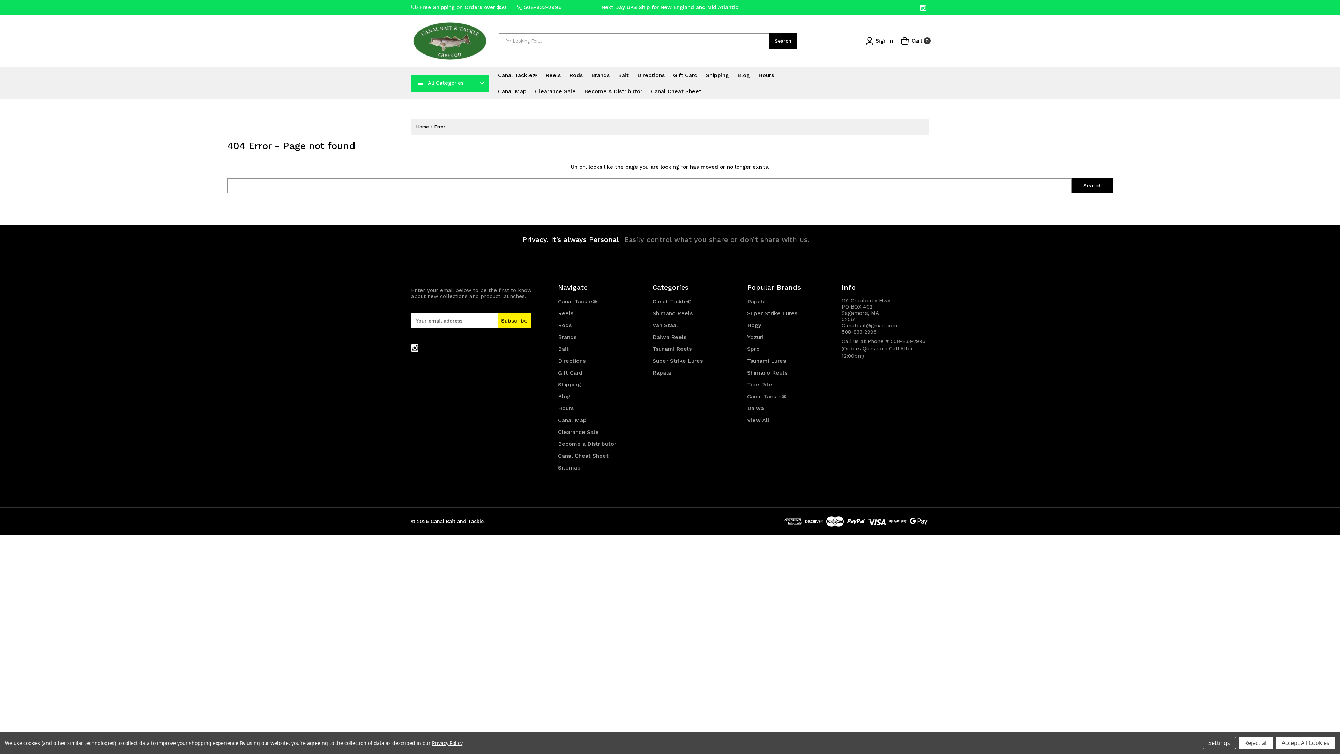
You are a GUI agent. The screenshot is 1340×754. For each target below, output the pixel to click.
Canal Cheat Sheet (676, 91)
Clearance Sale (555, 91)
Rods (576, 75)
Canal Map (512, 91)
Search (783, 41)
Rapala (662, 372)
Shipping (717, 75)
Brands (600, 75)
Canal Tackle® (517, 75)
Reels (553, 75)
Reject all (1256, 743)
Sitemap (569, 467)
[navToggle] (420, 83)
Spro (753, 349)
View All (758, 420)
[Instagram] (924, 8)
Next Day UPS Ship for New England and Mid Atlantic (670, 7)
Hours (766, 75)
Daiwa (755, 408)
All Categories (446, 83)
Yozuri (755, 337)
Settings (1219, 743)
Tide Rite (759, 384)
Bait (623, 75)
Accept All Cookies (1306, 743)
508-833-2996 (542, 7)
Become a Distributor (613, 91)
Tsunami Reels (672, 349)
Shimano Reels (673, 313)
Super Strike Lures (678, 360)
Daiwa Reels (669, 337)
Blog (743, 75)
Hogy (754, 325)
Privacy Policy (447, 743)
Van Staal (665, 325)
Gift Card (685, 75)
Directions (651, 75)
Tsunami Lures (766, 360)
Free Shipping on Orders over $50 (463, 7)
